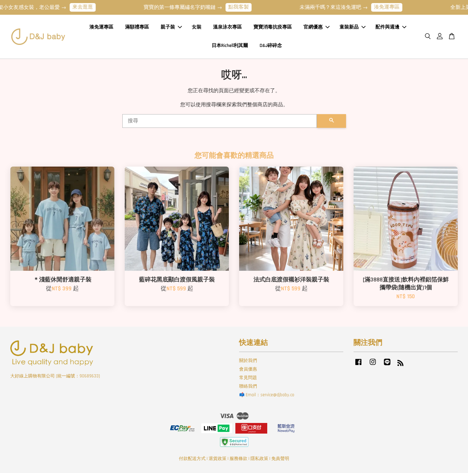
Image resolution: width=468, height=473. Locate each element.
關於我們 (248, 360)
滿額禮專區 (137, 27)
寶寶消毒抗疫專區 (273, 27)
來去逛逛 (74, 7)
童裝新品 (349, 27)
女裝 (196, 27)
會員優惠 (248, 369)
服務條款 (238, 458)
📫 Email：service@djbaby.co (266, 395)
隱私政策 (259, 458)
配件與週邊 (387, 27)
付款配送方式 (192, 458)
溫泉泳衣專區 (227, 27)
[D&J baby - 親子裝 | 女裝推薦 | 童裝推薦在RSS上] (400, 364)
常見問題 (248, 377)
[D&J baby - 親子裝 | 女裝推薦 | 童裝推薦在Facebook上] (358, 365)
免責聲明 (280, 458)
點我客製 (230, 7)
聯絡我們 (248, 386)
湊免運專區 (378, 7)
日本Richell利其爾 (230, 46)
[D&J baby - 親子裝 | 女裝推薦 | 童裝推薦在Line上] (387, 365)
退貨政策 (217, 458)
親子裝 (168, 27)
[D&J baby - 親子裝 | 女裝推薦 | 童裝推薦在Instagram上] (373, 365)
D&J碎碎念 (271, 46)
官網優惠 (313, 27)
